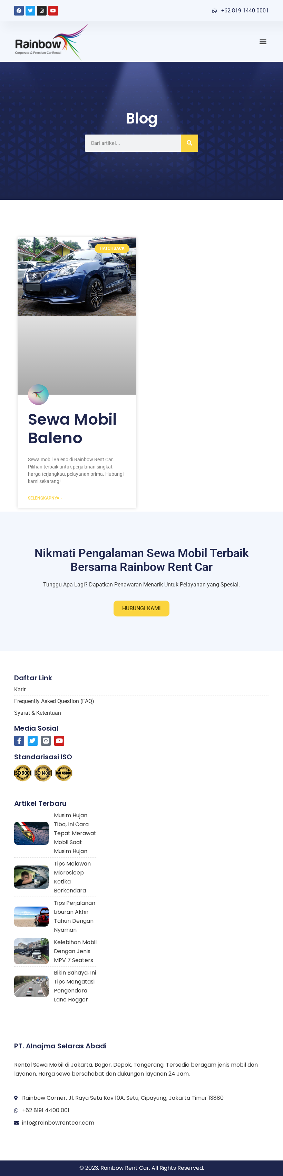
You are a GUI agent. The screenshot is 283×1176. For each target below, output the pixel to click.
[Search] (189, 143)
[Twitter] (30, 11)
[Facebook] (19, 11)
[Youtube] (53, 11)
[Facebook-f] (19, 741)
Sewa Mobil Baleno (72, 428)
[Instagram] (42, 11)
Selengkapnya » (45, 498)
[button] (263, 41)
